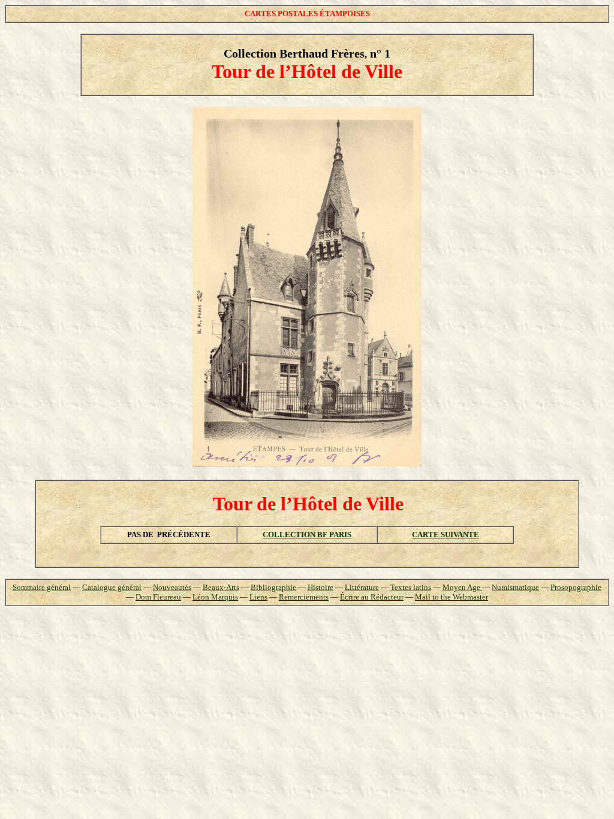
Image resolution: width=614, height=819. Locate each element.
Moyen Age (462, 587)
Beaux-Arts (221, 587)
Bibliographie (273, 587)
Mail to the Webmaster (451, 596)
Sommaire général (42, 587)
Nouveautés (172, 587)
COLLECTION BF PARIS (307, 534)
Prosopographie (575, 587)
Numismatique (515, 587)
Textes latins (410, 587)
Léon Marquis (215, 596)
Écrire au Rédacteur (372, 596)
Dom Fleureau (158, 596)
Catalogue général (112, 587)
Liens (258, 596)
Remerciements (304, 596)
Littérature (362, 587)
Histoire (320, 587)
